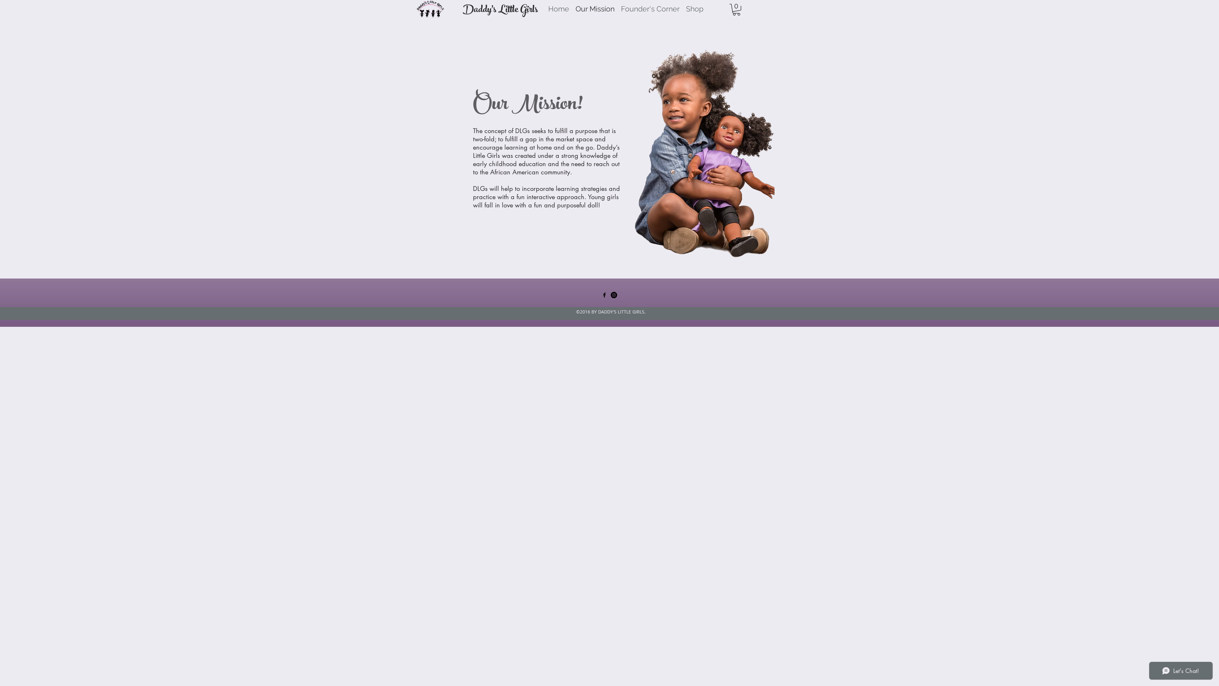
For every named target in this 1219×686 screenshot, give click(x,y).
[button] (736, 10)
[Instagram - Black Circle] (614, 295)
